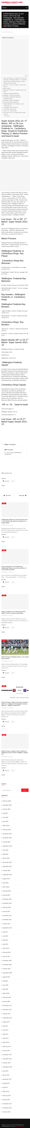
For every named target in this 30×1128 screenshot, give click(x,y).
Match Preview (6, 88)
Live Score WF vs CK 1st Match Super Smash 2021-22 (15, 113)
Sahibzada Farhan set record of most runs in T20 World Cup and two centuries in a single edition (14, 521)
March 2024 (6, 858)
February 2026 (7, 801)
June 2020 (5, 985)
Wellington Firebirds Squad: (11, 107)
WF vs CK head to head (10, 110)
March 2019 (6, 1042)
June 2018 (5, 1071)
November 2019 (7, 1009)
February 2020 (7, 997)
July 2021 (5, 932)
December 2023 (7, 862)
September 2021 (7, 928)
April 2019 (5, 1038)
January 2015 (6, 1099)
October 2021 (6, 924)
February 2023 (7, 891)
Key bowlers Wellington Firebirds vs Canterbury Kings (12, 97)
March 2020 (6, 993)
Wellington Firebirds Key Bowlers (11, 100)
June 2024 (5, 850)
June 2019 (5, 1030)
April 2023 (5, 883)
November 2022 (7, 903)
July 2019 (5, 1026)
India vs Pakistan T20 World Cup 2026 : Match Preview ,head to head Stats (13, 612)
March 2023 (6, 887)
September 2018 (7, 1067)
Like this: (8, 115)
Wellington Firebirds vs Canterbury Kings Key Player (14, 90)
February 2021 (7, 952)
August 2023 (6, 878)
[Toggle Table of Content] (25, 76)
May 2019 (5, 1034)
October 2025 (6, 809)
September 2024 (7, 846)
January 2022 (6, 911)
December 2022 (7, 899)
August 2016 (6, 1083)
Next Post (21, 495)
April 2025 (5, 821)
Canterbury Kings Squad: (10, 109)
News (4, 503)
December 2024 (7, 834)
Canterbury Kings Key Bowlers (10, 102)
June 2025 (5, 817)
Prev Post (8, 495)
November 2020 (7, 964)
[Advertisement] (14, 56)
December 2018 (7, 1054)
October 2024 (6, 842)
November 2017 (7, 1079)
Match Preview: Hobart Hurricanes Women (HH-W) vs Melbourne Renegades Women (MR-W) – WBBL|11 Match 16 (14, 703)
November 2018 (7, 1059)
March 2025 (6, 825)
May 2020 (5, 989)
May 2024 (5, 854)
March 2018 (6, 1075)
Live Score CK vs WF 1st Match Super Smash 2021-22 (14, 85)
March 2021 (6, 948)
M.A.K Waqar (10, 32)
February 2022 (7, 907)
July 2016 (5, 1087)
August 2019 (6, 1022)
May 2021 (5, 940)
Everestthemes (20, 1126)
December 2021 (7, 915)
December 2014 (7, 1104)
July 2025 (5, 813)
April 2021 (5, 944)
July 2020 (5, 981)
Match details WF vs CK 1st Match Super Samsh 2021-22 (14, 104)
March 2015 (6, 1091)
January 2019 (6, 1050)
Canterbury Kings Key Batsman (11, 93)
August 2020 (6, 977)
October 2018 (6, 1063)
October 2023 (6, 870)
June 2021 (5, 936)
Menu (5, 7)
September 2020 (7, 973)
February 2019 (7, 1046)
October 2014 (6, 1112)
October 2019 (6, 1014)
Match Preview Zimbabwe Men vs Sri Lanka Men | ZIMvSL (15, 657)
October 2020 (6, 968)
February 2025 (7, 829)
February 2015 (7, 1095)
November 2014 (7, 1108)
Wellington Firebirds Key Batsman (11, 95)
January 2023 (6, 895)
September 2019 (7, 1018)
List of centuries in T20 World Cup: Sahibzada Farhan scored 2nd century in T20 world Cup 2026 (13, 568)
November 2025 (7, 805)
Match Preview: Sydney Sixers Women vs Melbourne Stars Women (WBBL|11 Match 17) (14, 752)
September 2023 (7, 874)
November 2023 (7, 866)
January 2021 (6, 956)
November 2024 (7, 838)
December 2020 (7, 960)
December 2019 (7, 1005)
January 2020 (6, 1001)
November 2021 (7, 919)
